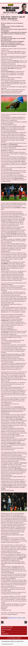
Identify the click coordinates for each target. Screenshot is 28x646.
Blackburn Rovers (12, 617)
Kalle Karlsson (15, 20)
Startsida (3, 14)
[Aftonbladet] (6, 1)
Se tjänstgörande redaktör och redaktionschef (12, 641)
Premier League (21, 617)
